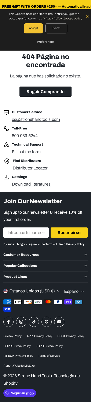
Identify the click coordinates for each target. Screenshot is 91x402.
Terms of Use (54, 244)
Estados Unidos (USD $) (32, 291)
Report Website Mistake (19, 365)
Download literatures (31, 184)
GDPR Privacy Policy (17, 346)
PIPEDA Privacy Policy (18, 355)
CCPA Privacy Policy (70, 336)
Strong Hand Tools (35, 375)
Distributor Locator (30, 168)
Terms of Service (49, 355)
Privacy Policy (12, 336)
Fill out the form (26, 151)
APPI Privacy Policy (39, 336)
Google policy (72, 18)
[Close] (87, 16)
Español (72, 291)
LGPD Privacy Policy (49, 346)
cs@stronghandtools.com (36, 119)
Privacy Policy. (75, 244)
